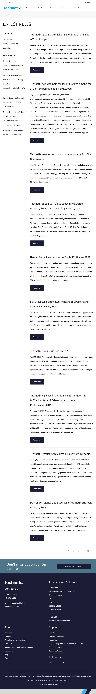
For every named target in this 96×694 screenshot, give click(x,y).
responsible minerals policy (66, 676)
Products (29, 8)
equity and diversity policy (60, 680)
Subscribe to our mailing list (74, 566)
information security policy (44, 680)
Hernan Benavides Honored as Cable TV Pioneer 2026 (60, 257)
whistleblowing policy (81, 676)
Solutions (41, 8)
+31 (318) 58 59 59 (12, 598)
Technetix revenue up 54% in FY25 (49, 351)
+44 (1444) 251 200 (12, 606)
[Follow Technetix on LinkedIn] (56, 664)
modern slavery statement (34, 676)
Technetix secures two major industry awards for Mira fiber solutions (14, 102)
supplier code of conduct (50, 676)
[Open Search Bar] (91, 5)
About (63, 8)
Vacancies (7, 48)
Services (52, 8)
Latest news (8, 39)
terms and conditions (19, 676)
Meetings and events (11, 43)
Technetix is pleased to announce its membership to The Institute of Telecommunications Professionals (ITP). (58, 400)
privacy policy (8, 676)
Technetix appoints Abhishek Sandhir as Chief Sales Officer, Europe (13, 65)
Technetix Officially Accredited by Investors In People (60, 454)
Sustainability (76, 8)
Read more (37, 70)
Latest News (13, 15)
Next (89, 551)
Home (5, 15)
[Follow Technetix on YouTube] (68, 664)
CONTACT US (87, 2)
